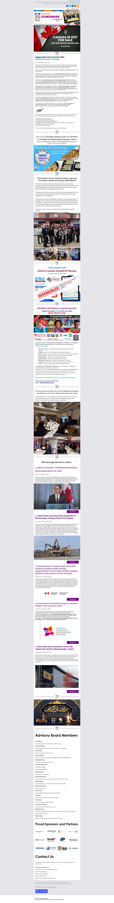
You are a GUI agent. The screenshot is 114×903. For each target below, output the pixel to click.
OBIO (61, 618)
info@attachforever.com (47, 382)
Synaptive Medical (68, 618)
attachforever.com (73, 369)
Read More (73, 511)
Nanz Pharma (56, 618)
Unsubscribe (45, 887)
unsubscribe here (76, 3)
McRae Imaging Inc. (47, 618)
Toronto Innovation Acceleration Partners (62, 614)
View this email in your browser (74, 0)
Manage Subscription (53, 887)
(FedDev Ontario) (43, 614)
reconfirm (72, 2)
